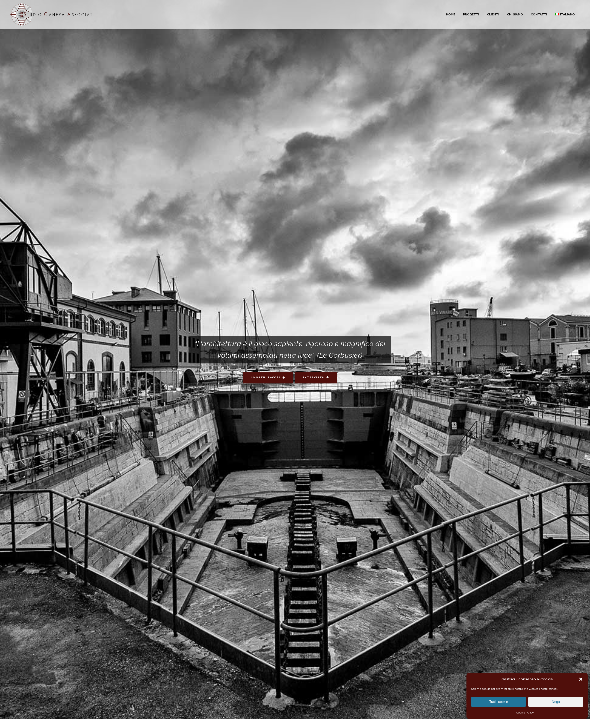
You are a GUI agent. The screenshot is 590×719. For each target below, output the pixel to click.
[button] (580, 679)
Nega (556, 702)
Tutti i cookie (498, 702)
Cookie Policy (525, 712)
